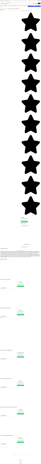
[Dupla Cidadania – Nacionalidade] (9, 297)
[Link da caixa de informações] (38, 0)
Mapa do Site (10, 452)
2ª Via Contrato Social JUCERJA (5, 279)
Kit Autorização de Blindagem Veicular (6, 378)
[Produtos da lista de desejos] (31, 3)
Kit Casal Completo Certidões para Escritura (6, 435)
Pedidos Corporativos (19, 451)
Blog (25, 451)
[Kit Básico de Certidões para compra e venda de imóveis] (9, 396)
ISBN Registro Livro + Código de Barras (6, 350)
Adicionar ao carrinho (26, 244)
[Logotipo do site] (2, 3)
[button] (3, 288)
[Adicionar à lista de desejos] (1, 278)
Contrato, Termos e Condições (11, 451)
